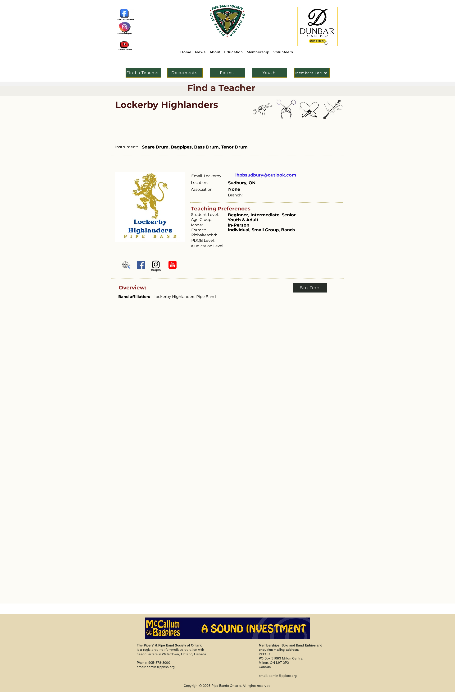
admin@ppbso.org (161, 667)
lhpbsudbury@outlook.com (265, 175)
